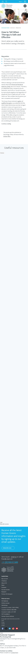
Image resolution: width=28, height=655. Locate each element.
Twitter (6, 628)
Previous (2, 153)
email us (13, 557)
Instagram (13, 628)
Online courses (5, 603)
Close (1, 633)
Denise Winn (6, 136)
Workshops (4, 605)
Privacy (2, 622)
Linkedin (10, 628)
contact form (14, 653)
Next (1, 522)
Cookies (3, 623)
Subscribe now (7, 548)
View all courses (4, 524)
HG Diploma (4, 601)
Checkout (4, 581)
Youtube (17, 628)
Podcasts (3, 587)
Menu (25, 5)
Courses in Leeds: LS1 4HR (8, 612)
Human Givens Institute (7, 616)
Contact (3, 625)
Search (6, 1)
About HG (4, 583)
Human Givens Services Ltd (12, 618)
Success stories (5, 589)
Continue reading (6, 124)
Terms (2, 620)
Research (3, 592)
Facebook (2, 628)
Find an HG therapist (6, 594)
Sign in (20, 1)
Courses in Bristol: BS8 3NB (8, 610)
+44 (9, 562)
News (2, 585)
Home (2, 1)
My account (4, 579)
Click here (2, 639)
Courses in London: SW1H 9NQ (10, 607)
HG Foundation (5, 614)
